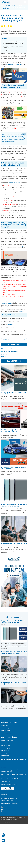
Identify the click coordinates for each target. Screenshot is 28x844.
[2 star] (4, 26)
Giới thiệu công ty (4, 725)
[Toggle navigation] (25, 2)
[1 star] (2, 26)
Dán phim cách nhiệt (5, 755)
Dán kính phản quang (5, 748)
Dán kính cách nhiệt (5, 750)
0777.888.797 (10, 324)
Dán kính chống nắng (5, 745)
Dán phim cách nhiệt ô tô (6, 743)
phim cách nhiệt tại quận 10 (15, 182)
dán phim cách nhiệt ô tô (6, 303)
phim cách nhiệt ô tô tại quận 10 (13, 64)
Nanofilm (21, 311)
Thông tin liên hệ (7, 50)
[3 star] (6, 26)
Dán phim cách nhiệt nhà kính (7, 740)
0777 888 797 (10, 800)
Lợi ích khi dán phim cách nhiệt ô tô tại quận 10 (13, 43)
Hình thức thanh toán (5, 730)
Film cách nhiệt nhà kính (6, 753)
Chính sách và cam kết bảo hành (7, 733)
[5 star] (11, 26)
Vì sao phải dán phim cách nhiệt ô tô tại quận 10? (14, 41)
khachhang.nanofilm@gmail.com (10, 803)
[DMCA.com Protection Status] (14, 810)
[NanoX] (7, 788)
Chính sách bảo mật (5, 728)
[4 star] (9, 26)
